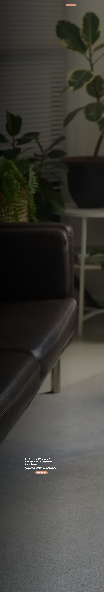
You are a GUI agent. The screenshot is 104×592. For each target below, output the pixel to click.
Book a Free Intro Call (71, 5)
